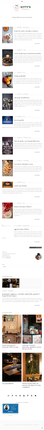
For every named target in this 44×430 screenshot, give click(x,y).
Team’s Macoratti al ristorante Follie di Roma (10, 346)
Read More (37, 43)
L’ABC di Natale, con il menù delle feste (27, 141)
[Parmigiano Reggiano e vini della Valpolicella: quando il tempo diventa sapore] (22, 283)
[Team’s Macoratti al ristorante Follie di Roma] (12, 329)
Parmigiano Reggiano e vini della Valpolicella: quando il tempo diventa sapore (20, 295)
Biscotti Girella (19, 120)
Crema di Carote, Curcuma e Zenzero (26, 31)
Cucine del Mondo (26, 160)
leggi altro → (9, 257)
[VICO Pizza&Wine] (12, 367)
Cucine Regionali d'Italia (27, 137)
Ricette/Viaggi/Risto (26, 27)
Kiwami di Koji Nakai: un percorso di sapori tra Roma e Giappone (31, 385)
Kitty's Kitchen (22, 8)
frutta (24, 72)
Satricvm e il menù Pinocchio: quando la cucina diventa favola (31, 347)
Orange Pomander (20, 76)
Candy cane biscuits (20, 186)
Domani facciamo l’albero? (23, 207)
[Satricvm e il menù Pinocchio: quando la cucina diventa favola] (32, 329)
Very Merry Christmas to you (23, 164)
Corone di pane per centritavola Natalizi (27, 53)
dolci (24, 116)
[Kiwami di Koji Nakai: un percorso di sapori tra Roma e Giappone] (32, 367)
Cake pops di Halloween (21, 98)
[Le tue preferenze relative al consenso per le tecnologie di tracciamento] (42, 428)
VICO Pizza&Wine (7, 383)
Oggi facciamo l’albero (21, 229)
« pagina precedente (33, 247)
